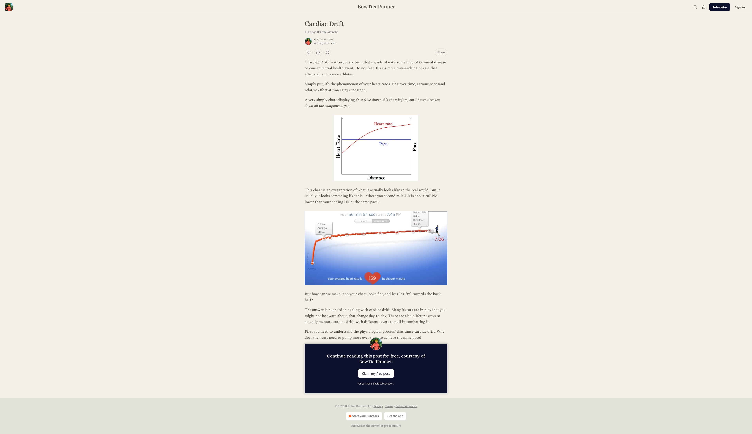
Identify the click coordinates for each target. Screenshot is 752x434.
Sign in (740, 7)
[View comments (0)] (318, 52)
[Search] (695, 7)
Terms (389, 406)
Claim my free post (376, 373)
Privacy (378, 406)
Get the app (395, 416)
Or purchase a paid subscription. (376, 383)
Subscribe (719, 7)
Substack (356, 426)
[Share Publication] (704, 7)
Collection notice (406, 406)
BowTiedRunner (324, 39)
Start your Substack (365, 416)
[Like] (309, 52)
